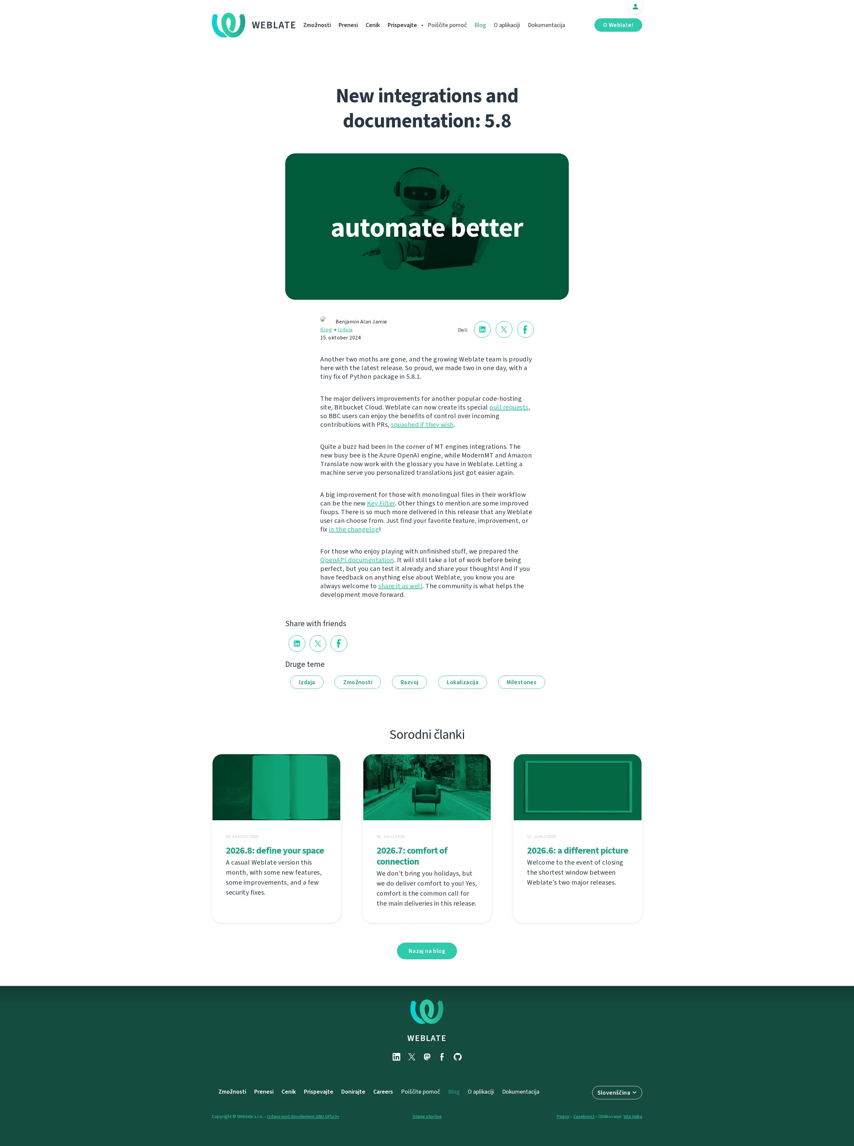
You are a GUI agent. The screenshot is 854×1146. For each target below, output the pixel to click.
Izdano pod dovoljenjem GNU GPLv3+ (303, 1116)
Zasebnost (583, 1116)
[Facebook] (442, 1057)
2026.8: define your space (275, 850)
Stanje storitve (427, 1116)
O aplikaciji (507, 25)
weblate (426, 1038)
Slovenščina (613, 1093)
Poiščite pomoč (447, 25)
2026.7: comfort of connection (412, 856)
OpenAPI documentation (357, 559)
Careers (383, 1092)
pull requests (508, 407)
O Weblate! (618, 25)
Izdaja (345, 329)
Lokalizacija (462, 682)
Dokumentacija (546, 25)
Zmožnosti (317, 25)
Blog (480, 25)
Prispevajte (402, 25)
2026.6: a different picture (577, 850)
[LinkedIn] (396, 1057)
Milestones (521, 682)
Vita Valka (632, 1116)
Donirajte (353, 1092)
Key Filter (381, 503)
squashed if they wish (422, 424)
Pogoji (563, 1116)
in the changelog (354, 529)
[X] (412, 1057)
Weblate (274, 25)
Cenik (373, 25)
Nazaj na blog (427, 951)
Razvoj (409, 682)
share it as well (400, 586)
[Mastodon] (427, 1057)
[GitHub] (458, 1057)
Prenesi (348, 25)
